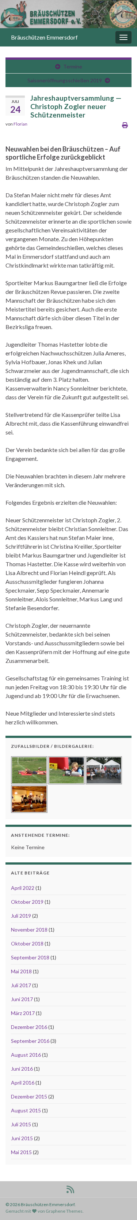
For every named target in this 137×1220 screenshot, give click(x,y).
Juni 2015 (22, 1138)
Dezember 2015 (29, 1096)
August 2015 (26, 1110)
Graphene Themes (64, 1211)
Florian (20, 124)
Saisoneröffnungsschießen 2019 (64, 80)
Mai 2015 (21, 1152)
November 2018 (29, 929)
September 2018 (30, 957)
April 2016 (22, 1082)
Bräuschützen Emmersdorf (44, 37)
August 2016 (26, 1055)
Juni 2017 (22, 999)
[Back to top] (120, 1203)
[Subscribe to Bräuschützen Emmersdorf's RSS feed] (70, 1188)
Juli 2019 (21, 916)
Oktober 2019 (27, 902)
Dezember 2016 (29, 1027)
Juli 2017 (21, 985)
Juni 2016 (22, 1069)
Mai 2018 (21, 971)
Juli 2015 (21, 1124)
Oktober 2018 (27, 943)
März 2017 (23, 1013)
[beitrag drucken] (125, 125)
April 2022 (22, 888)
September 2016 (30, 1041)
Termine (72, 66)
